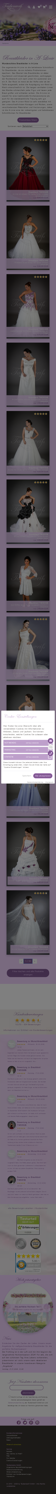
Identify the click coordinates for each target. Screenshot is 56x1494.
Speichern (26, 776)
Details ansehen (32, 743)
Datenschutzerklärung (35, 782)
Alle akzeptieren (43, 776)
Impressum (49, 782)
